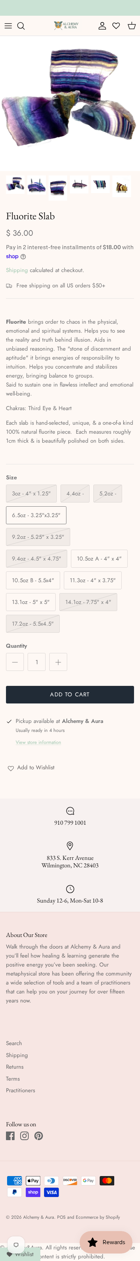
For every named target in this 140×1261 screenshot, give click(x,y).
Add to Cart (70, 694)
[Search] (24, 26)
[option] (70, 103)
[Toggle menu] (8, 26)
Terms (13, 1079)
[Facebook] (10, 1136)
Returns (15, 1067)
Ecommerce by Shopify (98, 1217)
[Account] (100, 26)
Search (14, 1043)
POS (61, 1217)
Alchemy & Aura (38, 1217)
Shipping (17, 270)
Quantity (16, 646)
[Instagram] (24, 1136)
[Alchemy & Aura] (66, 25)
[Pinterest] (38, 1136)
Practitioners (20, 1090)
